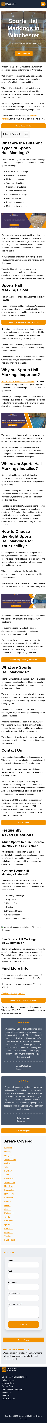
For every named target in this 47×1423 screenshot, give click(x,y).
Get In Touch (23, 823)
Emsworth (8, 1221)
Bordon (7, 1202)
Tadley (7, 1217)
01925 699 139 (8, 1399)
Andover (8, 1163)
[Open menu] (43, 4)
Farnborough (9, 1240)
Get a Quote (22, 53)
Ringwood (8, 1228)
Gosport (7, 1209)
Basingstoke (9, 1190)
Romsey (13, 993)
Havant (7, 1205)
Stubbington (9, 1182)
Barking (21, 993)
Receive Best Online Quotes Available (23, 322)
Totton (7, 1167)
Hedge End (9, 1155)
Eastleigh (5, 993)
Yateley (7, 1236)
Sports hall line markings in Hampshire (17, 381)
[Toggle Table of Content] (25, 134)
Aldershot (8, 1232)
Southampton (10, 1159)
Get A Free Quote (23, 1131)
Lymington (8, 1225)
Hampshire (9, 1194)
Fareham (8, 1171)
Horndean (8, 1186)
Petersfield (8, 1179)
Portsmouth (9, 1213)
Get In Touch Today (23, 126)
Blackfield (8, 1198)
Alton (6, 1175)
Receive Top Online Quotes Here (23, 660)
